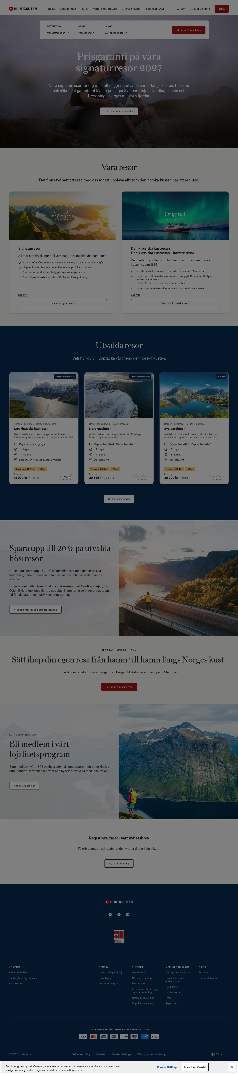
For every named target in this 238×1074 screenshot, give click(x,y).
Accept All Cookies (195, 1067)
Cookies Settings (167, 1067)
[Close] (232, 1067)
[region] (119, 1067)
